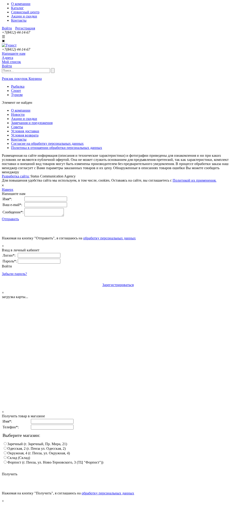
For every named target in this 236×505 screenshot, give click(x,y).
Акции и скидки (24, 16)
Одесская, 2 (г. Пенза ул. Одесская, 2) (36, 448)
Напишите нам (13, 53)
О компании (20, 4)
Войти (7, 28)
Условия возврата (24, 135)
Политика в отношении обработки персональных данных (56, 148)
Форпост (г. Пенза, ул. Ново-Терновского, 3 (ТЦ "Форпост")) (55, 462)
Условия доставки (25, 131)
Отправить (10, 219)
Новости (18, 114)
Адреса (7, 58)
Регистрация (25, 28)
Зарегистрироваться (118, 285)
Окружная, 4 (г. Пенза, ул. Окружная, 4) (38, 453)
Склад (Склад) (18, 458)
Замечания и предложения (32, 123)
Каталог (17, 8)
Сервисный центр (25, 12)
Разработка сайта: (16, 176)
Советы (17, 127)
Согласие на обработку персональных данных (47, 143)
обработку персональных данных (109, 238)
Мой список (11, 62)
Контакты (19, 20)
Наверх (7, 190)
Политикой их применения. (194, 180)
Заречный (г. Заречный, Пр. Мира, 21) (37, 444)
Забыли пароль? (14, 274)
